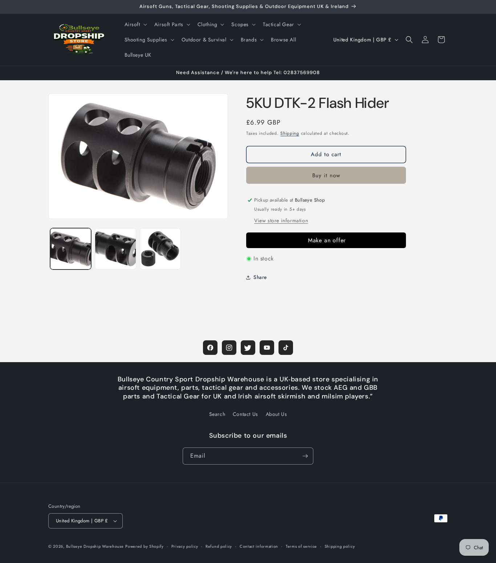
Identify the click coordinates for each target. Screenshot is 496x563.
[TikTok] (286, 347)
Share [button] (260, 277)
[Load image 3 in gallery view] (160, 248)
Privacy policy (184, 546)
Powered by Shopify (144, 546)
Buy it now (326, 175)
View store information (281, 220)
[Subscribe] (305, 456)
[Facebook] (210, 347)
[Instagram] (229, 347)
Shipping (289, 133)
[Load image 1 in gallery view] (70, 248)
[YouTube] (267, 347)
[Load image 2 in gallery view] (115, 248)
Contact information (259, 546)
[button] (135, 24)
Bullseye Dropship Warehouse (95, 546)
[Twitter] (248, 347)
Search (217, 414)
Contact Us (245, 414)
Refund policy (219, 546)
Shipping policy (340, 546)
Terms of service (301, 546)
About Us (276, 414)
